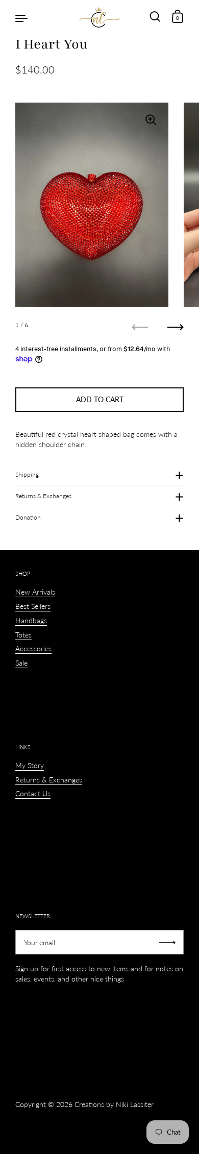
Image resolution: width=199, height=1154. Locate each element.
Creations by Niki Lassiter (114, 1104)
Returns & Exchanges (43, 496)
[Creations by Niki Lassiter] (99, 17)
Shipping (27, 474)
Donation (28, 517)
